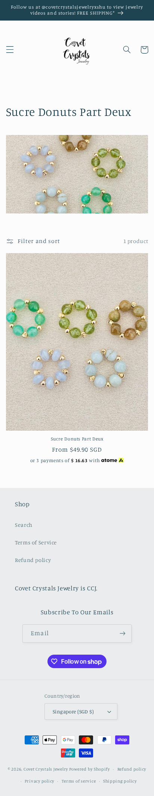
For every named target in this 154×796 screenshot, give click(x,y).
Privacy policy (39, 781)
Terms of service (79, 781)
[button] (9, 49)
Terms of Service (36, 542)
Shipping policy (120, 781)
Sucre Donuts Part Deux (77, 439)
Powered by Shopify (89, 769)
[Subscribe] (122, 633)
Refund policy (33, 560)
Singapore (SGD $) (73, 711)
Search (24, 525)
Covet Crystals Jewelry (46, 769)
